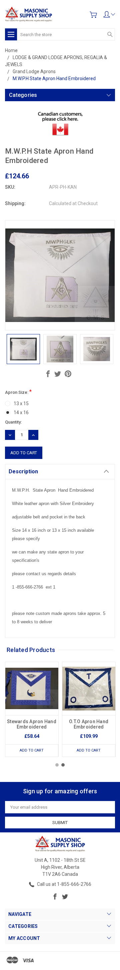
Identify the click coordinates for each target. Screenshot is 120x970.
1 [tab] (57, 765)
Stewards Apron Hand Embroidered (31, 724)
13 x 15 (21, 403)
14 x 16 (21, 412)
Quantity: (13, 422)
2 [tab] (63, 765)
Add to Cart (32, 750)
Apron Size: (18, 391)
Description (23, 471)
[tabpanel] (31, 709)
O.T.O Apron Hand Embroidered (88, 724)
